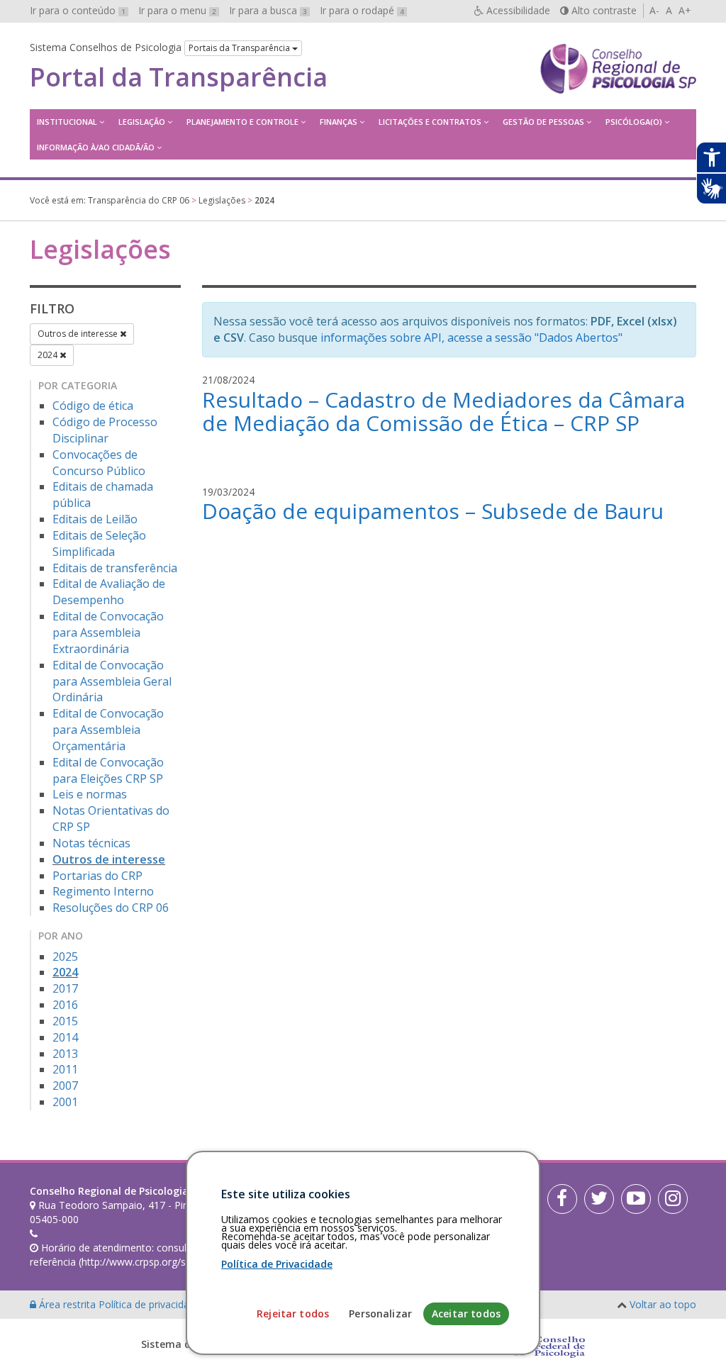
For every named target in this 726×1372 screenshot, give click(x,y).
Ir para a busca (268, 10)
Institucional (67, 121)
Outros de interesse (79, 334)
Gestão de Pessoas (543, 121)
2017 (65, 988)
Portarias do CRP (97, 875)
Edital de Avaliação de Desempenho (108, 592)
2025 (65, 956)
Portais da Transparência (240, 48)
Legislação (141, 121)
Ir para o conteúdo (77, 10)
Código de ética (92, 405)
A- (654, 10)
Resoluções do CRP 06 (110, 907)
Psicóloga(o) (633, 121)
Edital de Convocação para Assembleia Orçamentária (108, 729)
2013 (65, 1053)
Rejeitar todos (293, 1313)
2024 (49, 355)
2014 (65, 1037)
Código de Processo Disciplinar (104, 430)
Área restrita (67, 1304)
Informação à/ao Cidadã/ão (96, 147)
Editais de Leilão (95, 519)
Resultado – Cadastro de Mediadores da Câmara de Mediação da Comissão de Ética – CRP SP (443, 411)
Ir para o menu (177, 10)
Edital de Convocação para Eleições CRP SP (108, 770)
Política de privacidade (151, 1304)
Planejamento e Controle (242, 121)
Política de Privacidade (277, 1264)
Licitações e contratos (430, 121)
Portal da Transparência (179, 77)
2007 (65, 1085)
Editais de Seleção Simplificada (99, 543)
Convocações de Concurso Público (98, 463)
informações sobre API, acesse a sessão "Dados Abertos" (471, 337)
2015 (65, 1021)
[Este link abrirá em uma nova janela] (562, 1199)
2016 (65, 1005)
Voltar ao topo (663, 1304)
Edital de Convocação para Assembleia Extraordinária (108, 632)
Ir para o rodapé (362, 10)
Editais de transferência (114, 568)
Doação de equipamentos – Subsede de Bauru (433, 510)
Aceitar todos (466, 1313)
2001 (65, 1102)
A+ (684, 10)
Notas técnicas (91, 843)
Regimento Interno (103, 891)
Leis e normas (89, 794)
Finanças (338, 121)
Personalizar (380, 1313)
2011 (65, 1069)
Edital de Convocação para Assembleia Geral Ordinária (112, 681)
